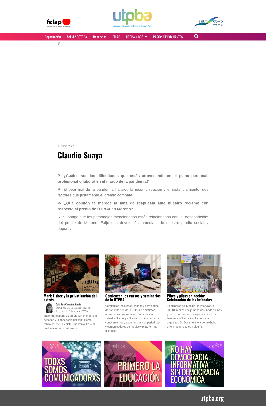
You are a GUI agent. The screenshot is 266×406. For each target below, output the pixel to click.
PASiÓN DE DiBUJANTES (168, 36)
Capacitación (53, 36)
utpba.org (212, 398)
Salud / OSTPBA (77, 36)
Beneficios (99, 36)
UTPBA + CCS (134, 36)
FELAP (116, 36)
